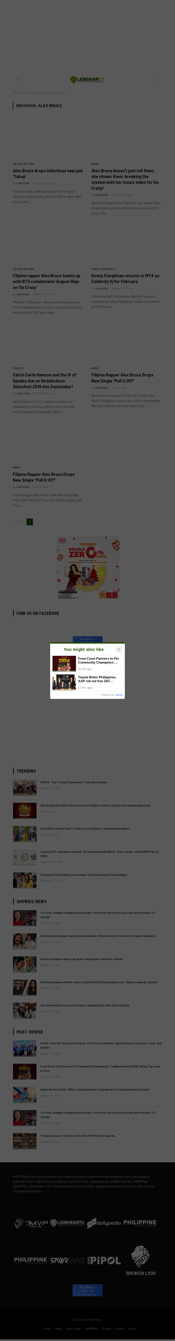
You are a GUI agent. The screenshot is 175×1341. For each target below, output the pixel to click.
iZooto (119, 695)
